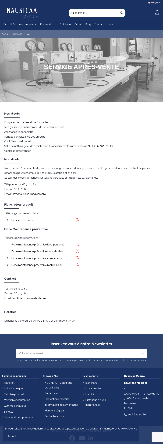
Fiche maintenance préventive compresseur (37, 258)
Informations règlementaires (61, 404)
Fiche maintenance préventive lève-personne (37, 244)
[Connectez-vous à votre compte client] (157, 13)
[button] (28, 25)
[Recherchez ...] (121, 13)
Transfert (9, 382)
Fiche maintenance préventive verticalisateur (37, 251)
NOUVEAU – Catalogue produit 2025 (58, 385)
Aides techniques (14, 388)
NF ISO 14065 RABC (100, 146)
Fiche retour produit (22, 220)
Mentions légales (54, 410)
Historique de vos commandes (95, 402)
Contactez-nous (54, 416)
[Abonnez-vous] (143, 353)
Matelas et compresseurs (19, 417)
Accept (12, 436)
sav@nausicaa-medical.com (29, 194)
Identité (89, 394)
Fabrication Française (57, 399)
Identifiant (91, 382)
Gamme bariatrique (15, 405)
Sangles (8, 411)
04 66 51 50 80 (137, 414)
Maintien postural (14, 394)
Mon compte (93, 388)
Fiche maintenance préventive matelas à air (36, 265)
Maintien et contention (17, 400)
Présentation (52, 393)
